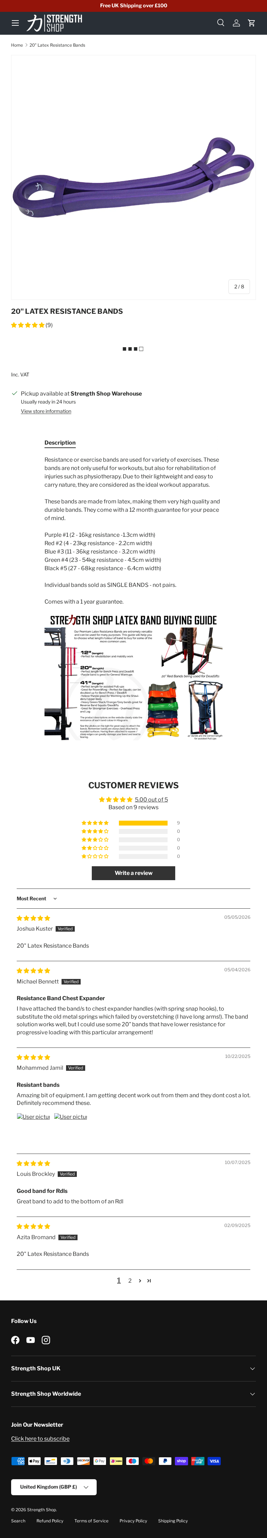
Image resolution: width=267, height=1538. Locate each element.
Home (17, 45)
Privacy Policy (133, 1520)
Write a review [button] (134, 873)
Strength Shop (41, 1509)
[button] (251, 23)
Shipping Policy (173, 1520)
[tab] (60, 442)
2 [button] (130, 1280)
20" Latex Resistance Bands (57, 45)
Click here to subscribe (40, 1438)
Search (18, 1520)
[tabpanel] (133, 598)
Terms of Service (91, 1520)
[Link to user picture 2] (70, 1129)
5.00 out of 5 (151, 799)
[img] (33, 918)
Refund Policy (50, 1520)
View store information (46, 411)
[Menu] (15, 23)
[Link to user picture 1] (33, 1129)
